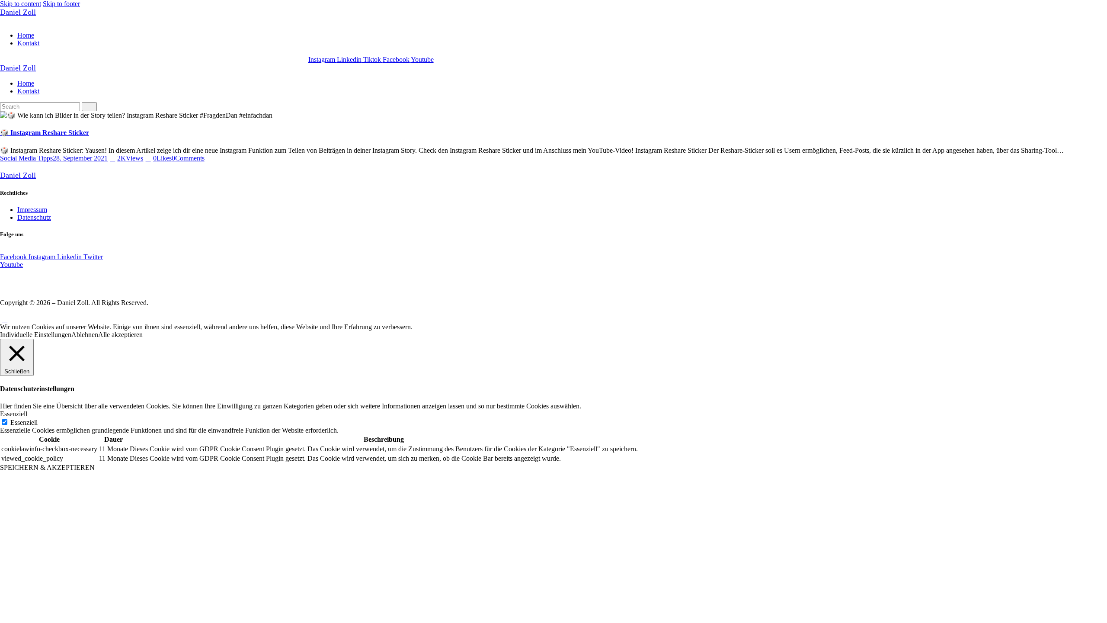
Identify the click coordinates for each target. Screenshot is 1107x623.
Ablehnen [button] (84, 334)
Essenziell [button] (13, 413)
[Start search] (89, 106)
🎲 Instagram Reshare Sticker (44, 132)
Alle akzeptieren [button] (120, 334)
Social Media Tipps (26, 158)
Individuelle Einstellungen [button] (35, 334)
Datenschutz (34, 217)
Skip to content (20, 3)
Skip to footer (61, 3)
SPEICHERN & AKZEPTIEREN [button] (47, 467)
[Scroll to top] (5, 319)
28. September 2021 (80, 158)
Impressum (32, 209)
